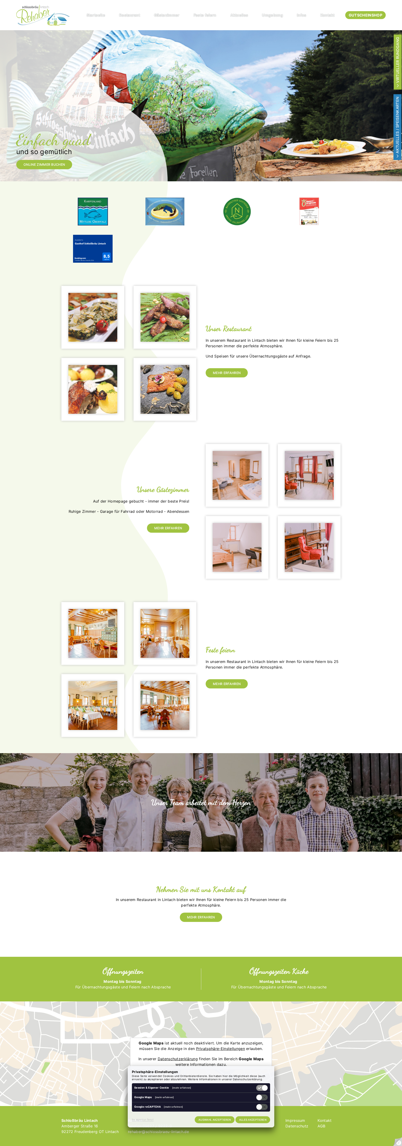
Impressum (295, 1120)
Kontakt (327, 15)
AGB (321, 1126)
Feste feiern (205, 15)
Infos (301, 15)
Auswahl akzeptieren (214, 1119)
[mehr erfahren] (181, 1087)
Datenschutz (296, 1126)
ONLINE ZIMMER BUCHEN (44, 164)
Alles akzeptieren (252, 1119)
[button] (92, 317)
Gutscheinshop (365, 15)
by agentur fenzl (143, 1119)
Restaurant (129, 15)
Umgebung (272, 15)
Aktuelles (239, 15)
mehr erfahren (227, 373)
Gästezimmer (167, 15)
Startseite (96, 15)
